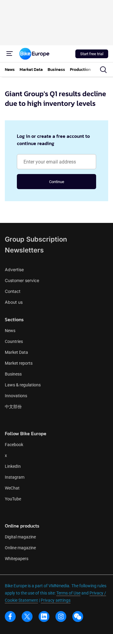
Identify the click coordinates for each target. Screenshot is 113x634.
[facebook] (10, 616)
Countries (14, 341)
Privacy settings (56, 600)
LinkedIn (13, 466)
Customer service (22, 280)
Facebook (14, 444)
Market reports (19, 363)
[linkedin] (44, 616)
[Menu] (9, 54)
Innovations (16, 395)
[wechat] (77, 616)
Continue (56, 181)
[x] (27, 616)
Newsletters (24, 250)
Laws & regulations (23, 384)
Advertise (14, 269)
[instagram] (60, 616)
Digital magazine (20, 536)
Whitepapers (16, 558)
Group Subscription (36, 239)
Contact (12, 291)
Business (13, 374)
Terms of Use (68, 593)
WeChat (12, 488)
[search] (103, 69)
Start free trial (91, 54)
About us (14, 302)
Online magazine (20, 547)
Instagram (14, 477)
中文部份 (13, 406)
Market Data (16, 352)
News (10, 330)
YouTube (13, 498)
